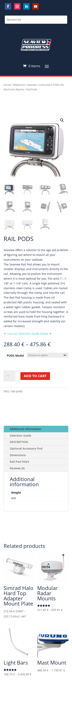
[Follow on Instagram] (17, 6)
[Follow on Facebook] (8, 6)
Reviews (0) (17, 468)
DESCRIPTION (19, 442)
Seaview (32, 85)
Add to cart (35, 376)
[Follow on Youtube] (35, 6)
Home (7, 85)
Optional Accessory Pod (26, 448)
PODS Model (15, 355)
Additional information (25, 429)
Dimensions (18, 455)
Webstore (19, 85)
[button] (62, 120)
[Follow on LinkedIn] (26, 6)
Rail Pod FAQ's (19, 462)
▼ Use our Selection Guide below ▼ (28, 333)
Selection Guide (20, 435)
